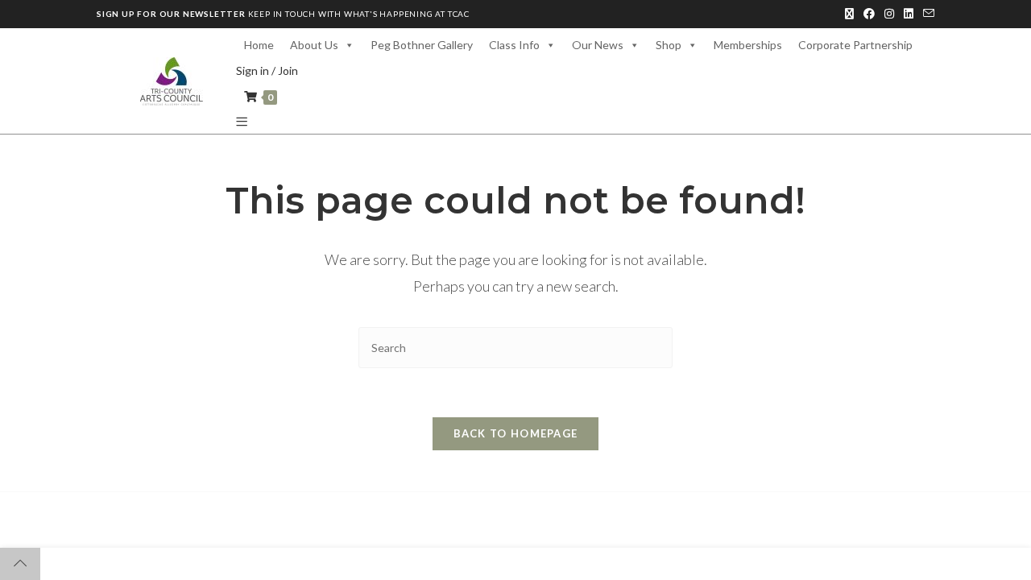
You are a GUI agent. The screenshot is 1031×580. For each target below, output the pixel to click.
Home (259, 45)
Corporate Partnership (855, 45)
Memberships (748, 45)
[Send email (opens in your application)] (926, 14)
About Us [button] (314, 45)
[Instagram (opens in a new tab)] (889, 14)
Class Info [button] (514, 45)
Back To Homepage (515, 433)
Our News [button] (597, 45)
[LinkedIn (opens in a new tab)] (908, 14)
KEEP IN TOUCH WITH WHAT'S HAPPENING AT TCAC (283, 14)
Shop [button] (668, 45)
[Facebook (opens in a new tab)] (869, 14)
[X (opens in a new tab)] (849, 14)
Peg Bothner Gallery (422, 45)
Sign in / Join (267, 70)
